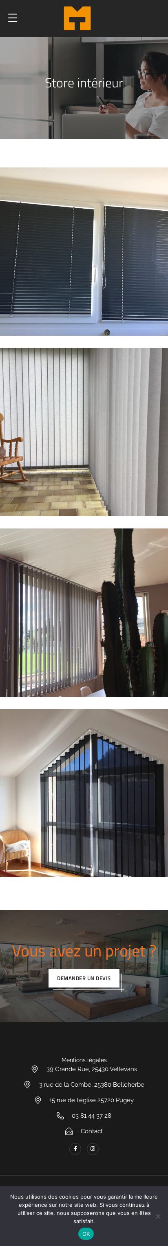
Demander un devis (84, 978)
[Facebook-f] (75, 1149)
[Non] (158, 1216)
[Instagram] (93, 1149)
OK (86, 1233)
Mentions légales (84, 1060)
